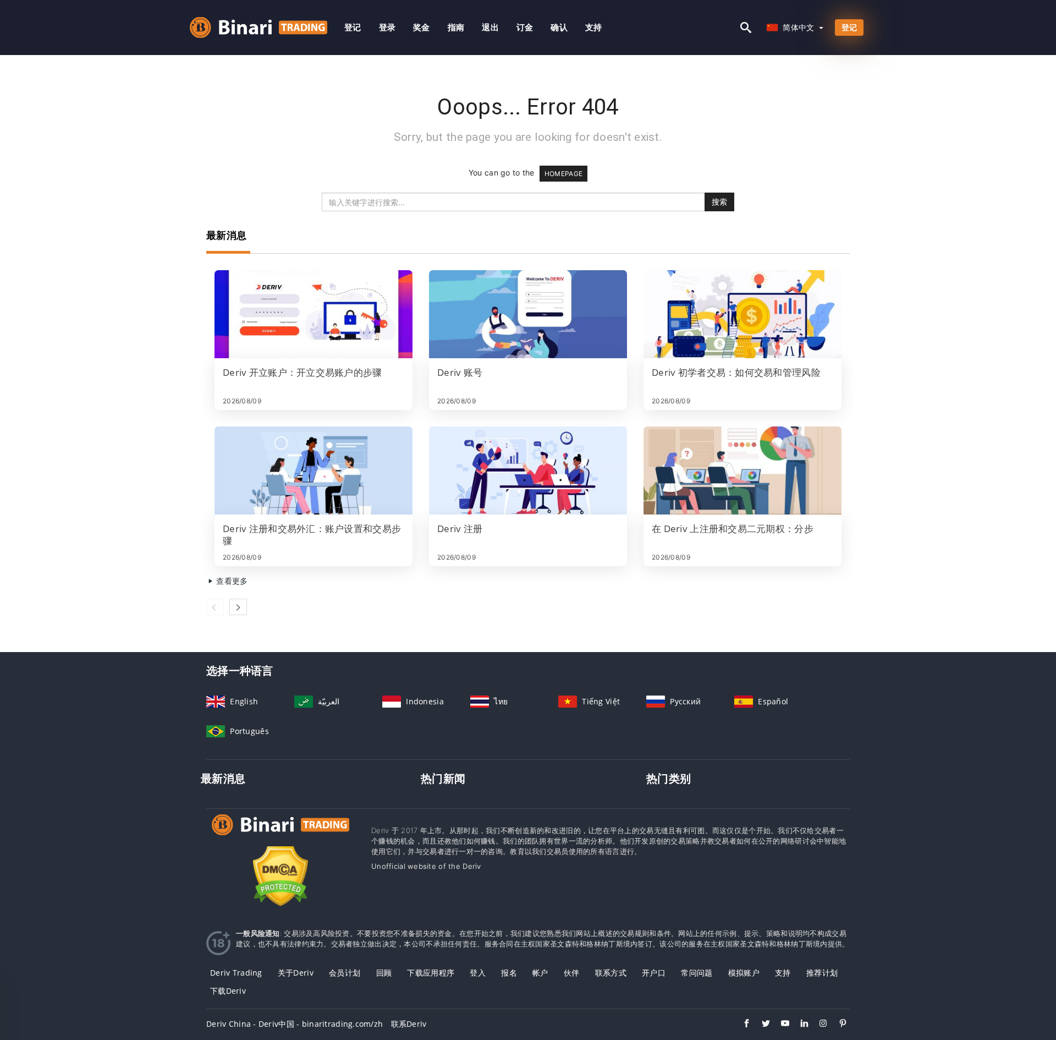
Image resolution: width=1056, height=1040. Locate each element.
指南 (456, 27)
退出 (490, 27)
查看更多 (231, 580)
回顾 (384, 972)
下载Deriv (228, 991)
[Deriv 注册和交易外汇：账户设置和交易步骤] (314, 470)
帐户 (540, 972)
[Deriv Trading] (280, 835)
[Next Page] (238, 607)
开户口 (654, 972)
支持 (593, 27)
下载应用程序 (430, 972)
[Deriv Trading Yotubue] (779, 1024)
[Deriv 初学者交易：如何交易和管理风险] (743, 314)
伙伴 (572, 972)
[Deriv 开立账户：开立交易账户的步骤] (314, 314)
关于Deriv (296, 972)
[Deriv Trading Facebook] (741, 1024)
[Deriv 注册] (528, 470)
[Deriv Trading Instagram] (818, 1024)
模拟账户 (744, 972)
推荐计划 (822, 972)
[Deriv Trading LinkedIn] (799, 1024)
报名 (509, 972)
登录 (387, 27)
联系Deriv (409, 1024)
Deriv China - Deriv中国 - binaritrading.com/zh (294, 1024)
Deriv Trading (236, 972)
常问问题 (696, 972)
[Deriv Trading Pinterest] (837, 1024)
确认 (559, 27)
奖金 (421, 27)
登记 (352, 27)
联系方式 (610, 972)
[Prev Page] (215, 607)
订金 (525, 27)
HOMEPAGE (563, 173)
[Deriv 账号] (528, 314)
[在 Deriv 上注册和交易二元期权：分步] (743, 470)
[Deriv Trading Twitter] (760, 1024)
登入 (478, 972)
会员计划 (344, 972)
